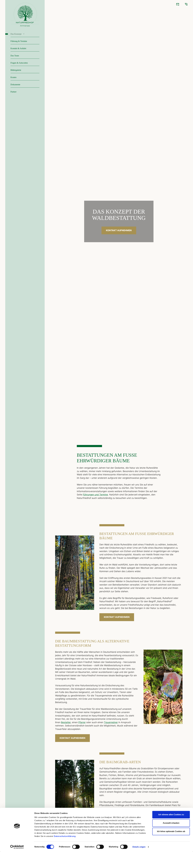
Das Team (15, 56)
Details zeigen (138, 847)
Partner (13, 92)
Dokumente (15, 84)
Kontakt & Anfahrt (18, 48)
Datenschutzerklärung (64, 836)
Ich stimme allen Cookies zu (171, 814)
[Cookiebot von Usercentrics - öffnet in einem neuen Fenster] (17, 847)
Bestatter (66, 722)
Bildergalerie (16, 70)
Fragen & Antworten (19, 63)
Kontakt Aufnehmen (119, 230)
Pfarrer (82, 722)
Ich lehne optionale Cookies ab (171, 831)
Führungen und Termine (95, 494)
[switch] (76, 847)
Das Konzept (16, 34)
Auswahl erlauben (171, 823)
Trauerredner (111, 722)
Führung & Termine (19, 41)
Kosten (13, 77)
